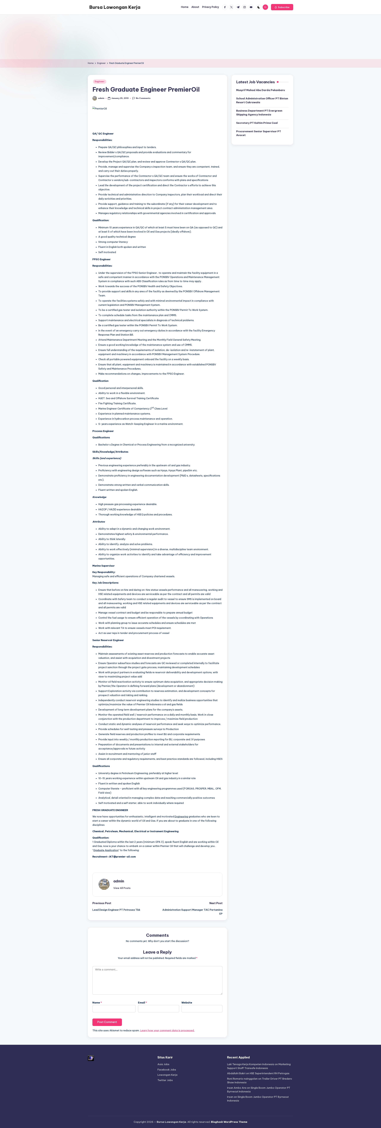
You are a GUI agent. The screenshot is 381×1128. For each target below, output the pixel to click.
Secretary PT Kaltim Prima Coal (257, 123)
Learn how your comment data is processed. (167, 1030)
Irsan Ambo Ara (236, 1087)
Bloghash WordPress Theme (229, 1122)
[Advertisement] (190, 37)
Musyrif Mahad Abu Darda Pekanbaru (260, 90)
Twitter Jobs (165, 1080)
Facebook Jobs (166, 1069)
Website (186, 1002)
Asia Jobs (163, 1064)
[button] (282, 7)
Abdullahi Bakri (236, 1073)
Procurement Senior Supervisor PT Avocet (258, 133)
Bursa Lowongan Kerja (114, 7)
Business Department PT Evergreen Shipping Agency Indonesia (259, 112)
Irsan (230, 1097)
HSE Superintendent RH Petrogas (269, 1073)
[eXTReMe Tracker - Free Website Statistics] (91, 1058)
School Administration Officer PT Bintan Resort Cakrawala (262, 100)
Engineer (99, 81)
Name (97, 1002)
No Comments (143, 98)
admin (118, 881)
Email (142, 1002)
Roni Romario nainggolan (242, 1078)
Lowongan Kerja (167, 1074)
